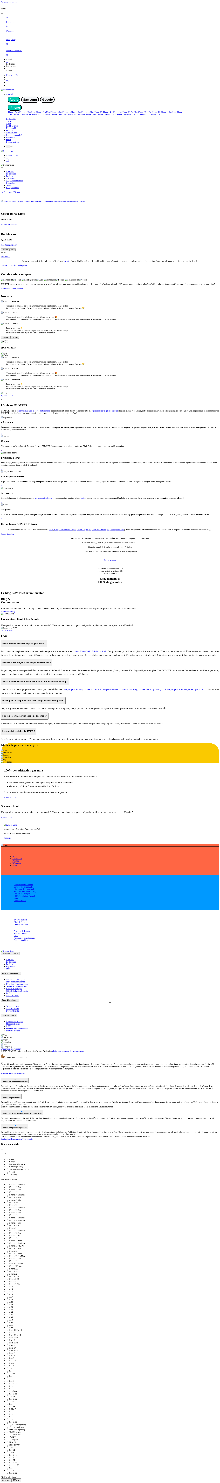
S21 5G (12, 1457)
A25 (11, 1304)
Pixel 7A (12, 1355)
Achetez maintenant (9, 224)
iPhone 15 (98, 112)
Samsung (13, 1174)
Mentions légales (20, 933)
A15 (11, 1292)
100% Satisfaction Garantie (25, 896)
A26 (11, 1307)
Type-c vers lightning (17, 1424)
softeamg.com (78, 1051)
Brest (56, 530)
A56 (11, 1327)
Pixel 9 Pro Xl (15, 1335)
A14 (11, 1289)
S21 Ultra (13, 1463)
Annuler (6, 1480)
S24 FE (12, 1396)
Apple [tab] (14, 99)
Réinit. (16, 1480)
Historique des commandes (24, 889)
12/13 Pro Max (15, 1432)
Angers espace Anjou (115, 530)
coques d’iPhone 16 (93, 689)
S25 (10, 1414)
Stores (14, 865)
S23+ (11, 1401)
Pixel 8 (12, 1345)
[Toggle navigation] (8, 146)
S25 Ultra (13, 1383)
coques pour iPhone (73, 689)
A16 (11, 1294)
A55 (11, 1325)
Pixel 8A (12, 1348)
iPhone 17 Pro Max (27, 112)
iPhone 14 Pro (91, 114)
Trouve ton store (7, 534)
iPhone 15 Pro (74, 113)
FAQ (16, 898)
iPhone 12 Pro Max (17, 1243)
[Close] (2, 13)
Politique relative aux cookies (13, 1073)
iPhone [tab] (15, 107)
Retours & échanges (22, 894)
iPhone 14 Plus (104, 114)
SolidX (95, 651)
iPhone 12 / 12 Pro (16, 1246)
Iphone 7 (12, 1332)
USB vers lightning (17, 1429)
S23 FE (12, 1406)
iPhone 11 (158, 114)
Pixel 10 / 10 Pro (16, 1264)
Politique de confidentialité (24, 938)
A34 (11, 1312)
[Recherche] (7, 61)
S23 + (11, 1381)
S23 (10, 1376)
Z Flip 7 (12, 1409)
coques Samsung (130, 689)
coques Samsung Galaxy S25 (152, 689)
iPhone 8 (12, 1281)
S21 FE (12, 1460)
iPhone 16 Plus (68, 112)
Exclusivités (17, 858)
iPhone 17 (17, 114)
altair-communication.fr (61, 1051)
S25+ (11, 1386)
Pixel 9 (12, 1340)
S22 (10, 1468)
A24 (11, 1302)
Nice (51, 530)
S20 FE (12, 1450)
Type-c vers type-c (16, 1427)
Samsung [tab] (30, 99)
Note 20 (12, 1442)
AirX (104, 651)
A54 (11, 1322)
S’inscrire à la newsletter (11, 1049)
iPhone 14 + (14, 1225)
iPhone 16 (47, 114)
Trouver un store (20, 920)
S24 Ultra (13, 1394)
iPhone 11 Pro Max (168, 112)
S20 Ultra (13, 1455)
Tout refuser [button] (6, 1139)
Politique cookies (21, 940)
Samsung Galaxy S (17, 1167)
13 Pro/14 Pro (14, 1435)
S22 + (11, 1470)
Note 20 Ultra (14, 1445)
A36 (11, 1317)
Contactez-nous (20, 901)
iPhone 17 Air (13, 112)
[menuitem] (10, 94)
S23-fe (12, 1373)
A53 (11, 1320)
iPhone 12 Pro (144, 113)
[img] (13, 249)
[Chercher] (112, 77)
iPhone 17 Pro (15, 1187)
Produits (15, 861)
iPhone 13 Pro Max (130, 112)
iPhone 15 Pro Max (59, 114)
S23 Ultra (13, 1399)
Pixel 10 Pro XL (16, 1330)
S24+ (11, 1389)
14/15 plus (13, 1440)
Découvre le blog (8, 611)
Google (12, 1162)
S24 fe (12, 1358)
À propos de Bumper (22, 931)
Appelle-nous (6, 817)
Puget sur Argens (81, 530)
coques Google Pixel (193, 689)
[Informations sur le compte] (7, 68)
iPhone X (13, 1274)
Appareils (16, 856)
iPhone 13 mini (123, 114)
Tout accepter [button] (27, 1139)
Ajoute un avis (7, 395)
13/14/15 (12, 1437)
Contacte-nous (110, 560)
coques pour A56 (175, 689)
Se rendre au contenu (9, 2)
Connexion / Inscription (23, 884)
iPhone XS (13, 1269)
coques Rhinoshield (82, 651)
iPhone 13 (133, 114)
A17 (11, 1297)
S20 (10, 1447)
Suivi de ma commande (23, 887)
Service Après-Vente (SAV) (25, 891)
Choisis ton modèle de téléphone (14, 265)
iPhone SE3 (14, 1276)
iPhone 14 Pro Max (17, 1218)
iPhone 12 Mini (15, 1253)
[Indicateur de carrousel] (2, 340)
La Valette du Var (66, 530)
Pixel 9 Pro (13, 1338)
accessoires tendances (43, 498)
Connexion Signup (11, 192)
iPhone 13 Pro (15, 1233)
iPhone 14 (117, 112)
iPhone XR (13, 1271)
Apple (11, 1159)
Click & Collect (20, 922)
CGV (16, 935)
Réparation (16, 863)
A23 (11, 1299)
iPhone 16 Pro (56, 112)
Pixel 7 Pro (13, 1350)
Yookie (12, 1172)
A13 (11, 1287)
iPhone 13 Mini (15, 1241)
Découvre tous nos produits (12, 288)
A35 (11, 1315)
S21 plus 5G (14, 1465)
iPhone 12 (156, 112)
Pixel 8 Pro (13, 1343)
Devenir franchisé (21, 924)
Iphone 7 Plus (14, 1284)
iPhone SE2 (14, 1279)
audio (83, 498)
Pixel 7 (12, 1353)
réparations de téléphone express (105, 411)
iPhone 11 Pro (15, 1258)
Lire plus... (5, 257)
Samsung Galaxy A (17, 1164)
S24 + (11, 1363)
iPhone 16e (26, 114)
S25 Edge (13, 1391)
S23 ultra (13, 1378)
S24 (10, 1368)
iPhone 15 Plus (87, 112)
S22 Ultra (13, 1473)
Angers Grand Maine (97, 530)
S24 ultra (13, 1361)
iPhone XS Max (15, 1266)
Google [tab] (47, 99)
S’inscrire (7, 838)
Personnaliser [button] (16, 1139)
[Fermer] (2, 1062)
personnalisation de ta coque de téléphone (33, 411)
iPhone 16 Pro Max (17, 1195)
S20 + (11, 1452)
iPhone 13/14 (14, 1236)
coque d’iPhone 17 (112, 689)
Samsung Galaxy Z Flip (19, 1169)
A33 (11, 1309)
